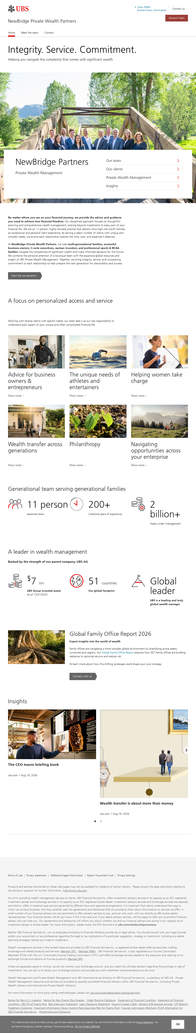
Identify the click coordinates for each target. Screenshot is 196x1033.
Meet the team (29, 32)
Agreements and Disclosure (54, 1011)
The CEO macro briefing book (33, 764)
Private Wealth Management (128, 177)
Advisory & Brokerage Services (155, 1004)
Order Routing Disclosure (101, 1000)
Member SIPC (68, 951)
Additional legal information (67, 875)
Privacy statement (36, 875)
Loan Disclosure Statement (94, 1004)
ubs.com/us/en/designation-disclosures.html (115, 992)
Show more (16, 396)
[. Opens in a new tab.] (18, 8)
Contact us (178, 8)
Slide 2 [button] (101, 821)
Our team (113, 161)
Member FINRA (87, 951)
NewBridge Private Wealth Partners (42, 21)
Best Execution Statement (63, 1004)
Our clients (114, 169)
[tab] (95, 821)
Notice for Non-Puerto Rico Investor (64, 1000)
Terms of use (15, 875)
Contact (49, 32)
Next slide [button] (183, 751)
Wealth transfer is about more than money (136, 803)
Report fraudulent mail (100, 875)
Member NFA (75, 959)
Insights (112, 186)
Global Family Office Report (118, 652)
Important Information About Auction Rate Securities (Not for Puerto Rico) (77, 1008)
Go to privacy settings (87, 1026)
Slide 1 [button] (95, 821)
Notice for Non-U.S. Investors (24, 1000)
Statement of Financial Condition (137, 1000)
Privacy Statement (144, 1022)
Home (11, 32)
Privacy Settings (126, 875)
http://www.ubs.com (75, 890)
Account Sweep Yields (124, 1004)
